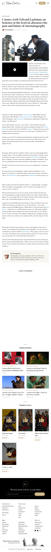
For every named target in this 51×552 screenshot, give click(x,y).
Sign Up (4, 514)
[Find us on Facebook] (35, 530)
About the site (38, 522)
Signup (42, 3)
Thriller (36, 515)
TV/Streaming (21, 529)
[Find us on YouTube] (37, 530)
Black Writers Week (23, 526)
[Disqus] (25, 324)
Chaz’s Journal (5, 524)
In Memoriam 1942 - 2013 (14, 542)
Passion (29, 129)
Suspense (37, 513)
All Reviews (4, 507)
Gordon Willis (34, 157)
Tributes (4, 533)
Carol (30, 74)
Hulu (19, 517)
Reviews (4, 522)
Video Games (21, 524)
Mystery (37, 506)
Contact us (37, 524)
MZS (3, 528)
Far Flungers (5, 529)
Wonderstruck (43, 72)
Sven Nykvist (20, 119)
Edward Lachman (33, 72)
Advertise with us (39, 526)
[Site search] (36, 3)
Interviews (4, 531)
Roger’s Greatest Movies (8, 506)
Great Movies (5, 526)
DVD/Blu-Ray (21, 522)
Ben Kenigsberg (9, 29)
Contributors (38, 528)
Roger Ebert (21, 531)
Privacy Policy (38, 549)
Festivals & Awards (6, 16)
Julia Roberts (31, 175)
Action (19, 506)
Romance (37, 509)
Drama (20, 513)
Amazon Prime (21, 507)
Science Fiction (38, 511)
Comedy (20, 509)
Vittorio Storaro (28, 115)
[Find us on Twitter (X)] (40, 530)
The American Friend (26, 117)
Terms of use (30, 549)
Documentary (21, 511)
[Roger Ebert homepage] (11, 3)
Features (20, 528)
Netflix (36, 507)
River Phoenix (25, 231)
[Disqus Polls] (25, 291)
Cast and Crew (5, 509)
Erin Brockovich (11, 175)
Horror (19, 515)
